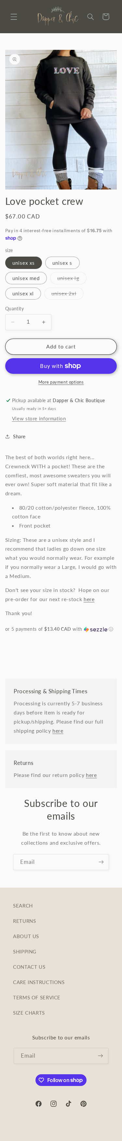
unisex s (62, 263)
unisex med (26, 278)
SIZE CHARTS (29, 1013)
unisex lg (71, 279)
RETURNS (24, 921)
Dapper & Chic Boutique (49, 1137)
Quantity (14, 308)
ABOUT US (26, 936)
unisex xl (23, 293)
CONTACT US (29, 967)
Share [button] (19, 436)
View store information (39, 418)
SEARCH (23, 906)
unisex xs (23, 263)
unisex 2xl (67, 295)
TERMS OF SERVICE (37, 997)
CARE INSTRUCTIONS (39, 982)
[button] (13, 16)
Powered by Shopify (94, 1137)
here (89, 599)
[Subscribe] (101, 862)
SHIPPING (24, 951)
